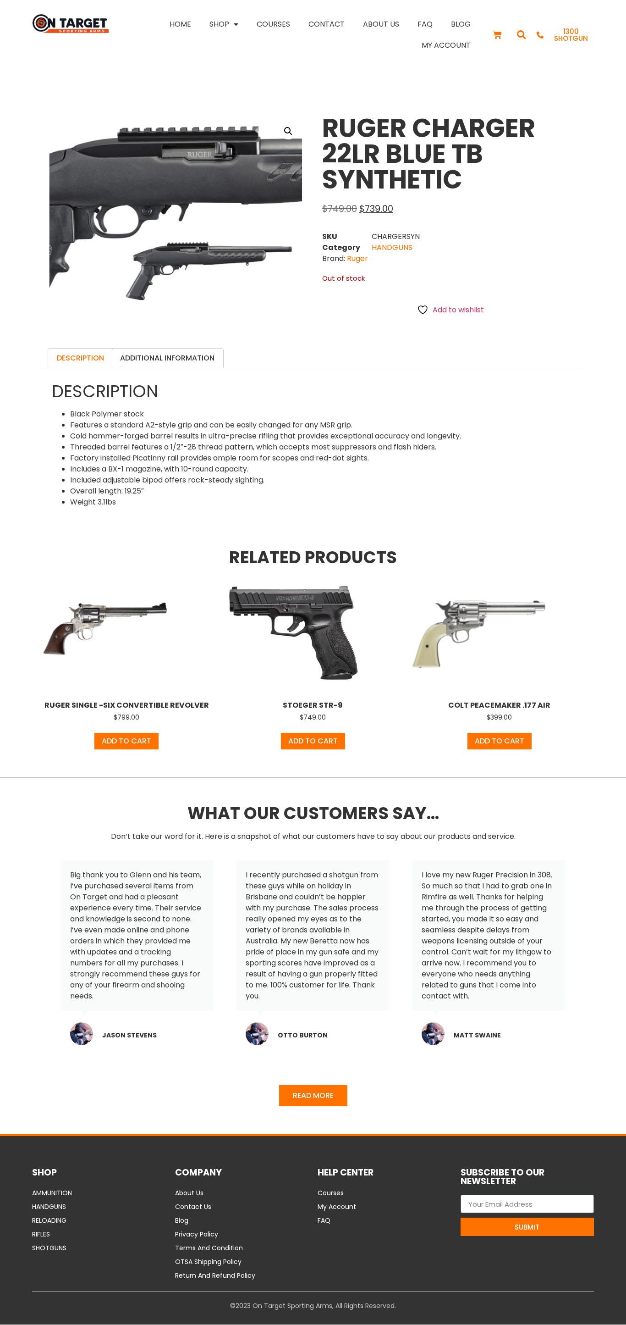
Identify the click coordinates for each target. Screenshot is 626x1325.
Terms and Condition (209, 1248)
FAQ (425, 24)
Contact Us (193, 1206)
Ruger (357, 258)
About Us (381, 24)
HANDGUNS (392, 247)
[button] (521, 35)
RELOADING (49, 1220)
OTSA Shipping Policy (208, 1261)
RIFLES (41, 1234)
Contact (326, 24)
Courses (273, 24)
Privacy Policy (196, 1234)
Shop (219, 24)
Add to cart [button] (126, 741)
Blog (461, 24)
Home (180, 24)
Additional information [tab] (167, 358)
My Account (446, 45)
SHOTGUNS (49, 1248)
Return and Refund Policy (215, 1275)
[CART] (497, 35)
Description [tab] (80, 358)
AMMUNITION (52, 1192)
